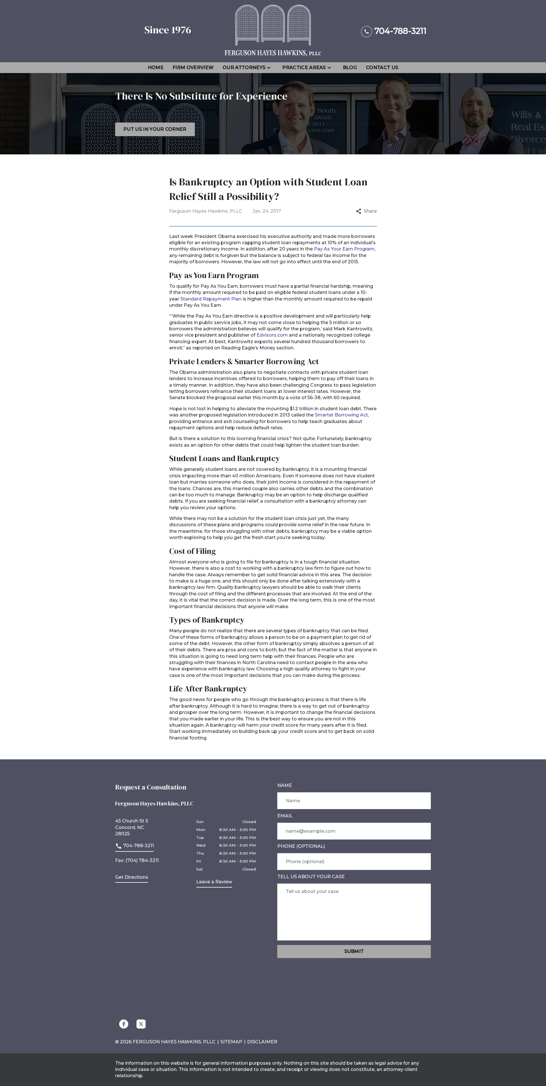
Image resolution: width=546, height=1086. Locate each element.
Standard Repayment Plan (210, 299)
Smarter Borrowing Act (341, 415)
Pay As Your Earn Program (344, 249)
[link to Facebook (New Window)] (123, 1024)
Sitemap (231, 1041)
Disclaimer (262, 1041)
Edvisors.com (272, 335)
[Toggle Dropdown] (270, 67)
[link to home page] (273, 31)
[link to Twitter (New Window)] (141, 1024)
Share (370, 211)
